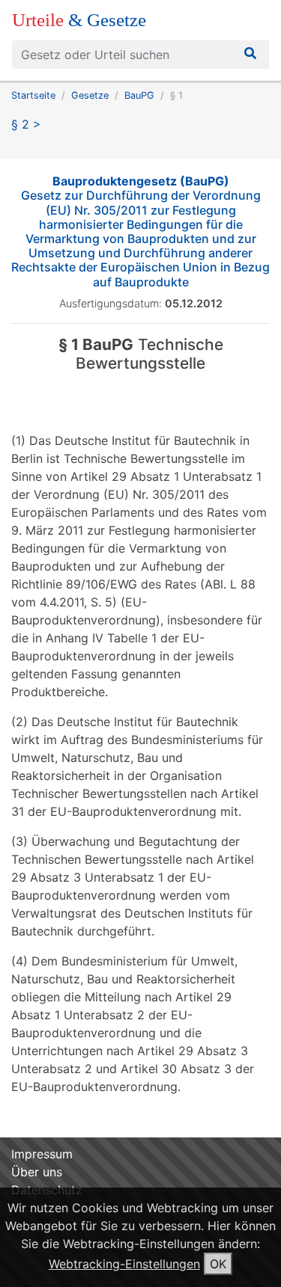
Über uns (36, 1171)
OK (218, 1263)
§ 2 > (26, 124)
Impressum (42, 1153)
